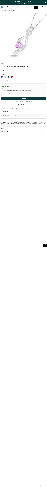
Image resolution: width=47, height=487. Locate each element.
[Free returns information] (15, 115)
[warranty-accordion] (44, 89)
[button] (45, 2)
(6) (6, 68)
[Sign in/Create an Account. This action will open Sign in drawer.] (42, 6)
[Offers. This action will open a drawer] (36, 8)
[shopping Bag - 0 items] (45, 7)
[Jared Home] (6, 7)
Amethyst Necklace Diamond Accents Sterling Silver (15, 66)
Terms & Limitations (14, 92)
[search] (2, 10)
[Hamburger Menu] (1, 6)
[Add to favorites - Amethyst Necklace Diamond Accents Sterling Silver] (45, 63)
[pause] (1, 2)
